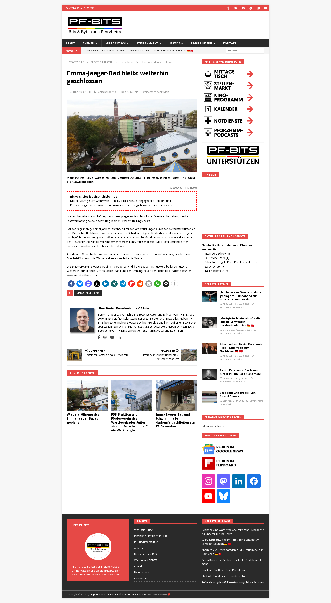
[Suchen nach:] (245, 50)
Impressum (140, 578)
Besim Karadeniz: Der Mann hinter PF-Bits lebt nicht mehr (240, 372)
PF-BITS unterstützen (146, 542)
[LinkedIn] (243, 8)
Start (70, 43)
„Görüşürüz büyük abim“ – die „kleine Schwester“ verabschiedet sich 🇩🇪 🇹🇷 (240, 322)
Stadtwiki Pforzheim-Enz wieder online (224, 576)
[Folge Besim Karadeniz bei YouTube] (110, 337)
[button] (71, 283)
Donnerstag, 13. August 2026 (237, 329)
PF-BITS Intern (201, 43)
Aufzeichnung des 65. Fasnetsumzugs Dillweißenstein (233, 582)
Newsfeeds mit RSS (145, 554)
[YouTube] (265, 8)
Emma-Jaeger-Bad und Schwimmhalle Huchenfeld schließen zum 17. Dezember (176, 420)
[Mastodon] (235, 8)
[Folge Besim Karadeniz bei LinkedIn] (118, 337)
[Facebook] (228, 8)
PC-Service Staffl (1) (217, 258)
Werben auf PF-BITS (145, 560)
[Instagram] (258, 8)
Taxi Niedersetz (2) (216, 271)
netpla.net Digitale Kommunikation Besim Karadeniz (118, 594)
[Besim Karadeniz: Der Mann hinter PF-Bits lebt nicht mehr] (209, 374)
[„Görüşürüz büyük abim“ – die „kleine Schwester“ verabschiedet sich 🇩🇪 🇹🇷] (209, 322)
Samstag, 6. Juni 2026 (233, 400)
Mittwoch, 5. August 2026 (235, 378)
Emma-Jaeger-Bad (88, 293)
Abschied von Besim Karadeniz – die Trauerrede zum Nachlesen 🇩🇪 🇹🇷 (241, 348)
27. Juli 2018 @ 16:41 (80, 92)
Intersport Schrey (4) (217, 253)
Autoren (139, 548)
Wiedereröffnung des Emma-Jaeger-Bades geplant (83, 418)
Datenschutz (141, 572)
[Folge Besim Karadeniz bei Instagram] (104, 337)
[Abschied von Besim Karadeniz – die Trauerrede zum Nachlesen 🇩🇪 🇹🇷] (209, 348)
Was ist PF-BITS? (143, 529)
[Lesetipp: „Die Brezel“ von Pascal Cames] (209, 397)
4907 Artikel (143, 308)
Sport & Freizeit (129, 92)
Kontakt (230, 43)
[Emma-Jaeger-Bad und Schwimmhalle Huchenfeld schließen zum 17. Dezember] (176, 395)
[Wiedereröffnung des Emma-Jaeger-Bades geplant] (87, 395)
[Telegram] (250, 8)
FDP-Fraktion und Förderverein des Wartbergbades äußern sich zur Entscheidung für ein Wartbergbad (130, 422)
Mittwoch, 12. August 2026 (236, 355)
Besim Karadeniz (106, 92)
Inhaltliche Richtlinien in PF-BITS (152, 536)
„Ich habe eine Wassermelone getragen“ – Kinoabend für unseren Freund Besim (240, 296)
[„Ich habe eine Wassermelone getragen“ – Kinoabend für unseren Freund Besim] (209, 296)
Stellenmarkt (147, 43)
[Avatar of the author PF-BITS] (98, 556)
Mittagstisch (115, 43)
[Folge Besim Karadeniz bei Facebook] (99, 337)
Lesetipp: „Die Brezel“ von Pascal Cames (238, 394)
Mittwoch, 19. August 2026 (236, 303)
